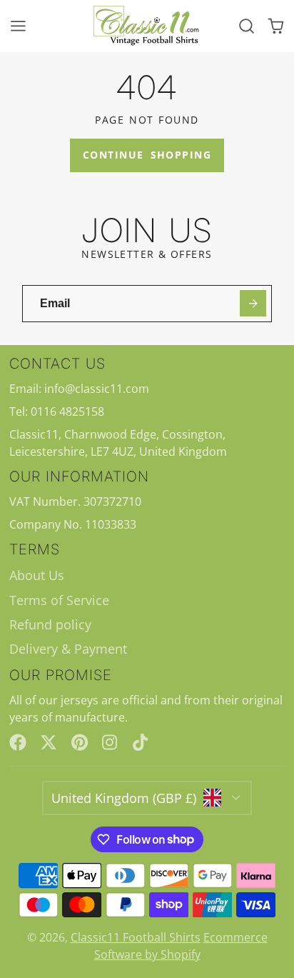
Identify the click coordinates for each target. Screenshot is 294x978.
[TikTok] (141, 742)
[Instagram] (110, 742)
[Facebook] (17, 742)
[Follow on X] (48, 742)
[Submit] (253, 303)
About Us (36, 575)
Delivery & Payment (68, 648)
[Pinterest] (79, 742)
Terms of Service (59, 600)
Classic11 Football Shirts (136, 937)
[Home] (147, 26)
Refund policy (50, 624)
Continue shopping (147, 154)
